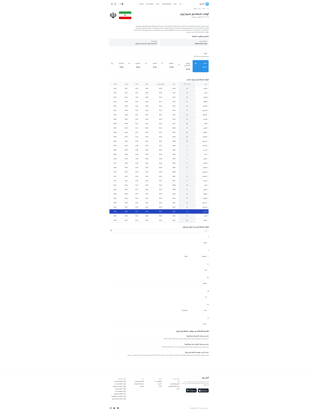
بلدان (175, 4)
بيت (180, 4)
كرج (205, 310)
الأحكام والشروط (139, 381)
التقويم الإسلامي (166, 4)
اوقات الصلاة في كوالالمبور (118, 396)
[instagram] (110, 408)
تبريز (206, 270)
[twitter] (114, 408)
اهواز (186, 256)
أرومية (205, 242)
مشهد (205, 324)
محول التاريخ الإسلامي (174, 386)
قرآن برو (142, 386)
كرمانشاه (184, 310)
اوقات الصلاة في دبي (120, 388)
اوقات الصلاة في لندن (120, 383)
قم (206, 297)
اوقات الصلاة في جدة (120, 391)
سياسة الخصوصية (139, 383)
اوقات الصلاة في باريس (120, 381)
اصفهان (204, 256)
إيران (199, 8)
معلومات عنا (149, 4)
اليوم (205, 53)
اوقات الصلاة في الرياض (120, 393)
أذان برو (202, 4)
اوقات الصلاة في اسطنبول (119, 398)
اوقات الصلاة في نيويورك (119, 386)
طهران (205, 283)
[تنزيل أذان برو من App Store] (203, 390)
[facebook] (118, 408)
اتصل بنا (141, 4)
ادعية (157, 4)
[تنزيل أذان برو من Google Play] (191, 390)
